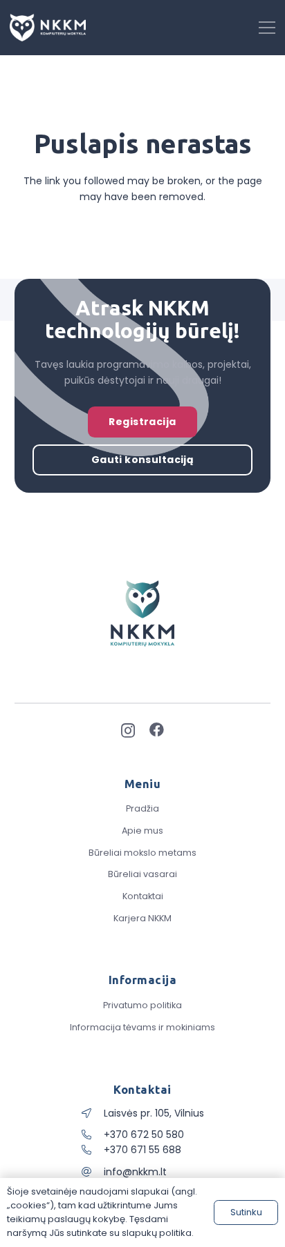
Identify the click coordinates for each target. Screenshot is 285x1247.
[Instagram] (128, 730)
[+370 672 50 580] (92, 1134)
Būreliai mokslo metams (142, 852)
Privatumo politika (142, 1005)
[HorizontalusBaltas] (48, 27)
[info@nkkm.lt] (92, 1171)
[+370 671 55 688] (92, 1149)
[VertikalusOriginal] (143, 613)
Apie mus (142, 830)
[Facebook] (156, 730)
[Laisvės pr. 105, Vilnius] (92, 1113)
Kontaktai (142, 896)
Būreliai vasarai (142, 874)
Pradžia (142, 808)
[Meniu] (267, 27)
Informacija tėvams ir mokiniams (142, 1027)
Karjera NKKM (142, 918)
